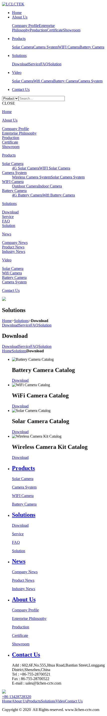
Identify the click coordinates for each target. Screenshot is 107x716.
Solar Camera (22, 47)
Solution (54, 64)
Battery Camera (92, 47)
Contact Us (21, 89)
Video (16, 72)
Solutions (19, 55)
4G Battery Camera (27, 195)
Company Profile (25, 25)
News (6, 234)
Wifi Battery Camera (59, 195)
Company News (15, 242)
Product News (13, 247)
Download (20, 64)
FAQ (44, 64)
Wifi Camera (43, 81)
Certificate (55, 30)
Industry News (13, 251)
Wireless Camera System (31, 177)
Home (17, 12)
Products (19, 38)
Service (34, 64)
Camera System (45, 47)
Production (38, 30)
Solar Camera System (68, 177)
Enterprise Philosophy (19, 133)
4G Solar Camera (25, 168)
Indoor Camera (50, 186)
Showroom (71, 30)
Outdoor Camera (25, 186)
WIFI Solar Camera (54, 168)
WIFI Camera (69, 47)
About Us (19, 17)
